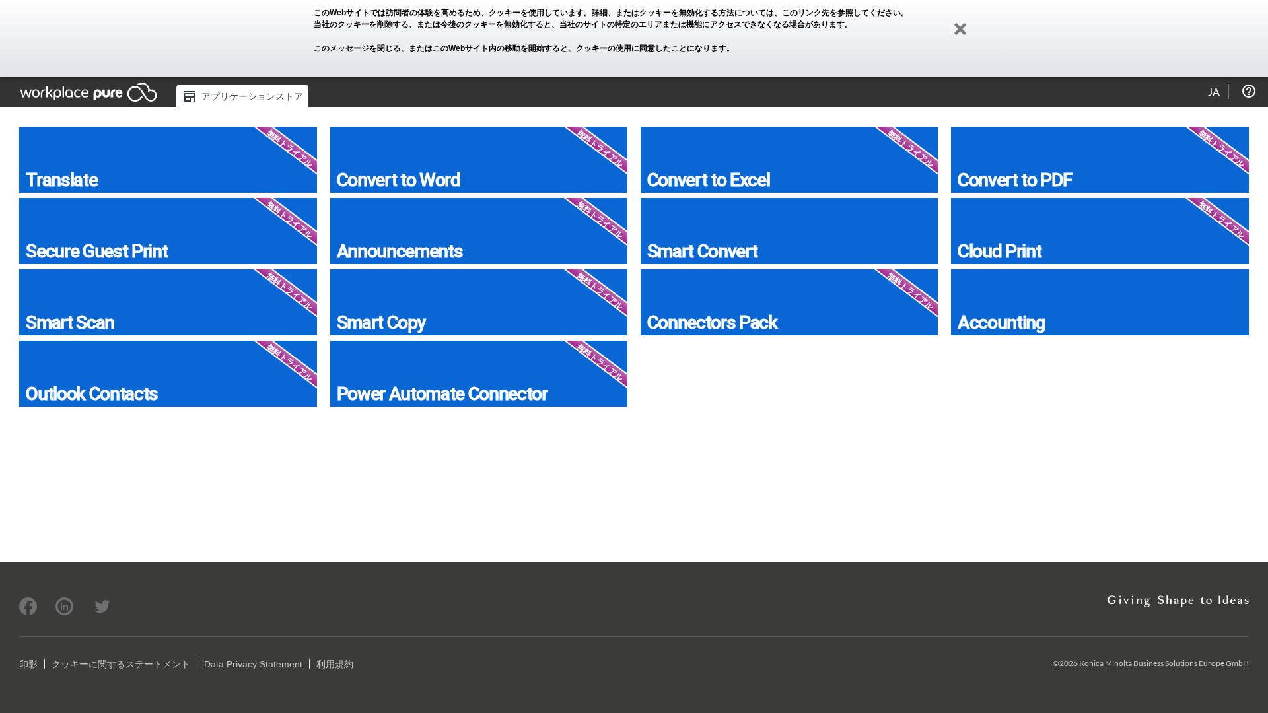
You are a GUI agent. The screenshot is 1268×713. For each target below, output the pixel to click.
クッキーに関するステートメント (121, 664)
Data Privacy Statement (253, 664)
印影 (28, 664)
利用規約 (334, 664)
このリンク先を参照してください (841, 12)
